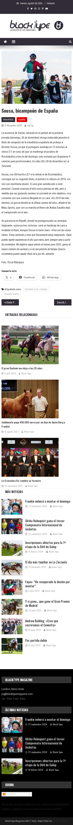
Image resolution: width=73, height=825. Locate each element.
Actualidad (8, 119)
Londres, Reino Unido (12, 689)
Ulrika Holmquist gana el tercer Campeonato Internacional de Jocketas (45, 525)
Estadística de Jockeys (36, 289)
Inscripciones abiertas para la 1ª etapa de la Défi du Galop (45, 545)
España (22, 119)
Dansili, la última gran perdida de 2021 (64, 302)
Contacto (51, 3)
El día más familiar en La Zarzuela (46, 562)
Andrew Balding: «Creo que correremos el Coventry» (41, 623)
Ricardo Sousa (11, 294)
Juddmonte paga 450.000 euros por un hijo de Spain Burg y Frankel (33, 424)
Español (10, 794)
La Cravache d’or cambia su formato (21, 481)
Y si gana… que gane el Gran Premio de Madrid (47, 603)
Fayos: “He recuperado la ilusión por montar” (47, 584)
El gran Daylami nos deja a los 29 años (21, 368)
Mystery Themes (59, 821)
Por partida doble (36, 640)
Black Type (30, 125)
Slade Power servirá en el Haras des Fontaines (12, 302)
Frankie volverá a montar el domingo (47, 501)
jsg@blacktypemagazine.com (17, 693)
